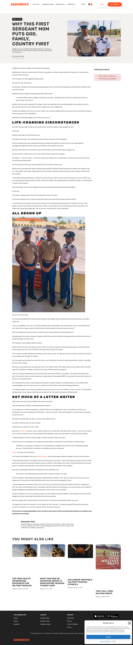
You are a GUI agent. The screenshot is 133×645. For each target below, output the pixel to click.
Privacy (114, 641)
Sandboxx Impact (45, 624)
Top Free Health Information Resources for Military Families (22, 582)
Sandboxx (22, 431)
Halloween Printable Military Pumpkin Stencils (80, 582)
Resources (60, 4)
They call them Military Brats (104, 592)
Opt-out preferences (105, 641)
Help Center (70, 618)
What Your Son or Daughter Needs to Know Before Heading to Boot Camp (52, 582)
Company (70, 4)
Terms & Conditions (72, 624)
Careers (69, 621)
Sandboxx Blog (44, 618)
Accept (108, 637)
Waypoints (17, 624)
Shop (83, 4)
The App (35, 4)
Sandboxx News (48, 4)
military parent (42, 456)
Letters (14, 452)
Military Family (17, 19)
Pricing (16, 621)
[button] (129, 623)
